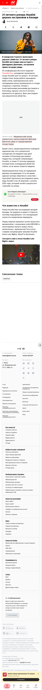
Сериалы (8, 534)
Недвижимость (11, 560)
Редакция (5, 387)
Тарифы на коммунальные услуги (16, 509)
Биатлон (8, 585)
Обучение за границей (13, 553)
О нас (4, 384)
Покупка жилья (10, 565)
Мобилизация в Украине (15, 474)
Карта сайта (26, 411)
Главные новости (11, 430)
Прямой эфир (10, 435)
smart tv (8, 633)
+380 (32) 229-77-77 (13, 660)
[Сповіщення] (39, 3)
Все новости (10, 427)
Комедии (8, 531)
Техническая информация (30, 395)
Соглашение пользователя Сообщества (30, 388)
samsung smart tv (21, 633)
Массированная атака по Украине (16, 462)
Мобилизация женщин (13, 482)
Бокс (7, 577)
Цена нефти (9, 501)
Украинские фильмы (12, 526)
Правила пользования (9, 403)
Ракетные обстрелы (12, 452)
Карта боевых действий (13, 455)
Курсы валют (10, 504)
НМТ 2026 (9, 548)
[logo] (12, 3)
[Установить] (21, 676)
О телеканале (6, 394)
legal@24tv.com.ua (25, 662)
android (8, 628)
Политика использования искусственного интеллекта (10, 412)
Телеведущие (6, 397)
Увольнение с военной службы (15, 477)
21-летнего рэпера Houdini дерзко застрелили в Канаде (33, 8)
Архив (24, 408)
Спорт (8, 574)
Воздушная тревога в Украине (15, 460)
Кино (7, 521)
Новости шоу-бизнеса (17, 8)
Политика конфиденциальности (9, 407)
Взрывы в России (11, 465)
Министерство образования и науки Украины (20, 543)
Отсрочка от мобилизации (14, 487)
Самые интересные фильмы (15, 523)
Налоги (8, 512)
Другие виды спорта (12, 587)
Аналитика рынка (11, 562)
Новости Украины (11, 432)
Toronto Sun (7, 73)
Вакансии (25, 401)
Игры (24, 414)
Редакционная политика (9, 391)
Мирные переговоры (12, 457)
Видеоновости (10, 438)
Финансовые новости (12, 506)
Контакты (25, 398)
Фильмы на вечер (11, 529)
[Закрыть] (38, 673)
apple (21, 628)
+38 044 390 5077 (27, 355)
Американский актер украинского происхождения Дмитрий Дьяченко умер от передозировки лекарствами (19, 140)
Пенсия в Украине (11, 514)
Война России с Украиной (15, 449)
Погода (8, 443)
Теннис (8, 582)
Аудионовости (10, 440)
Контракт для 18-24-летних (14, 485)
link (23, 363)
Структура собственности (30, 405)
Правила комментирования (30, 392)
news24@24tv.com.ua (9, 355)
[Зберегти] (36, 27)
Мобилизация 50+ (11, 479)
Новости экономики (13, 499)
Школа (8, 545)
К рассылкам (12, 615)
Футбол (8, 579)
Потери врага (10, 468)
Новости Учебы (11, 540)
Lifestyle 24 (5, 8)
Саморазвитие (10, 551)
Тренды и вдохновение (13, 568)
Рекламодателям (7, 400)
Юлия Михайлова (12, 21)
